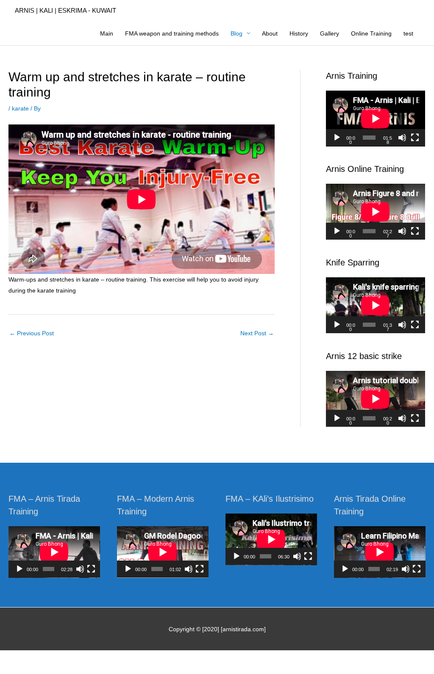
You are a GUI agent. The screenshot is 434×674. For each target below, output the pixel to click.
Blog (236, 33)
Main (106, 33)
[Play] (337, 137)
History (298, 33)
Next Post (257, 333)
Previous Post (31, 333)
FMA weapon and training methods (172, 33)
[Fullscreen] (415, 137)
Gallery (329, 33)
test (408, 33)
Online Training (371, 33)
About (270, 33)
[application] (375, 118)
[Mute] (402, 137)
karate (20, 108)
